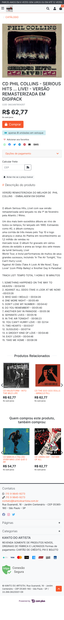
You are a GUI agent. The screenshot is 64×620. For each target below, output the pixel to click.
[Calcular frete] (27, 167)
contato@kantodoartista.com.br (20, 500)
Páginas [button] (7, 523)
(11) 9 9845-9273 (15, 493)
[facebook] (4, 514)
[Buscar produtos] (48, 8)
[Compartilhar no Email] (29, 144)
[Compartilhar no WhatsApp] (4, 144)
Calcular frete (10, 161)
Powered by (25, 601)
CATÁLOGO (12, 17)
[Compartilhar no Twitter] (14, 144)
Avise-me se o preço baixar (19, 177)
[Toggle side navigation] (3, 8)
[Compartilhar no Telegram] (19, 144)
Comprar (17, 405)
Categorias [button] (9, 531)
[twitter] (13, 514)
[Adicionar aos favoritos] (6, 364)
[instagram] (9, 514)
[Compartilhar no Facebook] (9, 144)
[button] (54, 8)
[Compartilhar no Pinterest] (24, 144)
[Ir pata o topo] (59, 589)
